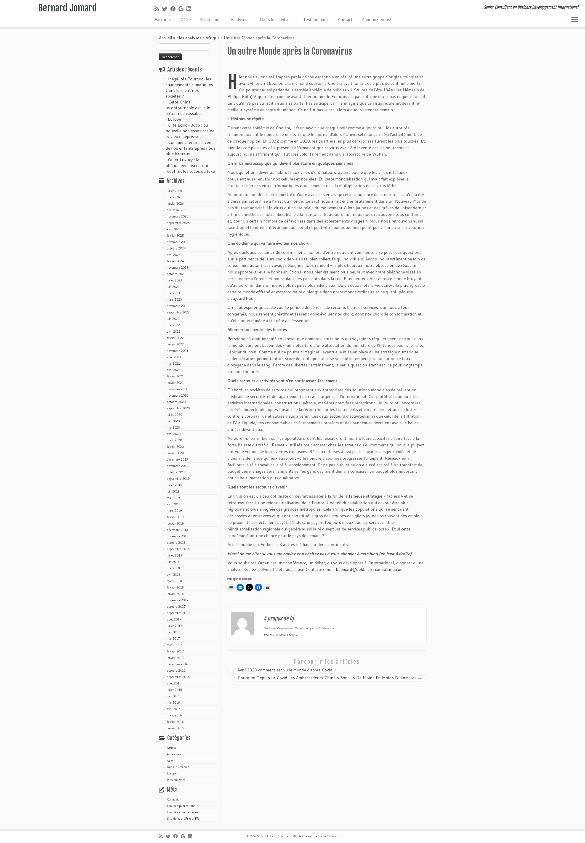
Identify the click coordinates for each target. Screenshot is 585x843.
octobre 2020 (176, 402)
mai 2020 (173, 427)
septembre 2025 (178, 223)
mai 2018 (173, 568)
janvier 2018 (175, 594)
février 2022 (175, 338)
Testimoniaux (316, 19)
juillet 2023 (174, 280)
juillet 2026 (174, 191)
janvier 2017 (175, 658)
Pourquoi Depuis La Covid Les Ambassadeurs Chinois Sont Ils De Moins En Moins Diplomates (330, 678)
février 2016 (175, 722)
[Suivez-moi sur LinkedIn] (190, 9)
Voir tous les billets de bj (281, 635)
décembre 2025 (177, 210)
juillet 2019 (174, 485)
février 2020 (175, 447)
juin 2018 (173, 562)
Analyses (239, 19)
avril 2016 (174, 709)
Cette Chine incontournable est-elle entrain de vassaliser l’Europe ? (188, 110)
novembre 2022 (177, 306)
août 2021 (174, 357)
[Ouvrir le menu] (574, 19)
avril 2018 (174, 575)
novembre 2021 (177, 351)
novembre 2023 (177, 267)
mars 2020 (174, 440)
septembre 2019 (178, 479)
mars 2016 (174, 715)
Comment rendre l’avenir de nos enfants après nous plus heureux (190, 148)
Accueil (165, 38)
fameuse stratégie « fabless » (375, 496)
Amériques (174, 754)
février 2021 (175, 376)
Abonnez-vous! (376, 19)
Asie (170, 760)
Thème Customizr (328, 836)
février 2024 (175, 261)
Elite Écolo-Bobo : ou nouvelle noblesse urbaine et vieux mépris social (190, 130)
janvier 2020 (175, 453)
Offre (185, 19)
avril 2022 (174, 331)
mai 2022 (173, 325)
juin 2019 (173, 491)
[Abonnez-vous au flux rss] (158, 9)
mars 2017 (174, 645)
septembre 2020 (178, 408)
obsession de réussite (396, 265)
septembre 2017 (178, 613)
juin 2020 (173, 421)
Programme (210, 19)
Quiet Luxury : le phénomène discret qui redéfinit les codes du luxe (190, 165)
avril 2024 (174, 255)
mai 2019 (173, 498)
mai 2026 (173, 197)
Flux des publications (181, 806)
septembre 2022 (178, 312)
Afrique (212, 38)
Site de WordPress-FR (183, 818)
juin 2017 (173, 632)
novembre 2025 (177, 216)
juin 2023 (173, 287)
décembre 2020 (177, 389)
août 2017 (174, 619)
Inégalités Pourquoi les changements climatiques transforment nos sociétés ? (189, 87)
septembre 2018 (178, 549)
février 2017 (175, 651)
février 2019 (175, 517)
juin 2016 (173, 696)
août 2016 (174, 683)
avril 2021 (174, 370)
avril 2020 (174, 434)
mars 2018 (174, 581)
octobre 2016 (176, 670)
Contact (345, 19)
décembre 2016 (177, 664)
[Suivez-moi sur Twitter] (166, 9)
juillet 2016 (174, 690)
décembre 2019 (177, 459)
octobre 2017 (176, 606)
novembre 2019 (177, 466)
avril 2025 (174, 229)
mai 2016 (173, 702)
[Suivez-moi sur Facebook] (174, 9)
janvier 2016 (175, 728)
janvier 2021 (175, 383)
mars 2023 (174, 299)
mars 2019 (174, 511)
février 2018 (175, 587)
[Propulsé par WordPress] (294, 835)
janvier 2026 (175, 203)
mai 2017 (173, 638)
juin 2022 (173, 319)
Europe (172, 773)
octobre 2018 (176, 543)
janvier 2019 (175, 523)
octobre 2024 (176, 248)
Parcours (162, 19)
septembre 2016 (178, 677)
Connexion (174, 799)
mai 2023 (173, 293)
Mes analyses (188, 38)
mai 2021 (173, 363)
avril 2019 (174, 504)
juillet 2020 (174, 415)
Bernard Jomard (67, 8)
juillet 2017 (174, 626)
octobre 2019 (176, 472)
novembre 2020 (177, 395)
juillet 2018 (174, 555)
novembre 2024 (177, 242)
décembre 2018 (177, 530)
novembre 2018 (177, 536)
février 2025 (175, 235)
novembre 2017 (177, 600)
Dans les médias (276, 19)
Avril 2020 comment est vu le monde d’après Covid (282, 670)
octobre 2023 (176, 274)
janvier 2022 (175, 344)
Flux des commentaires (182, 812)
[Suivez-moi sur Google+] (182, 9)
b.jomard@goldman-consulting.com (370, 569)
